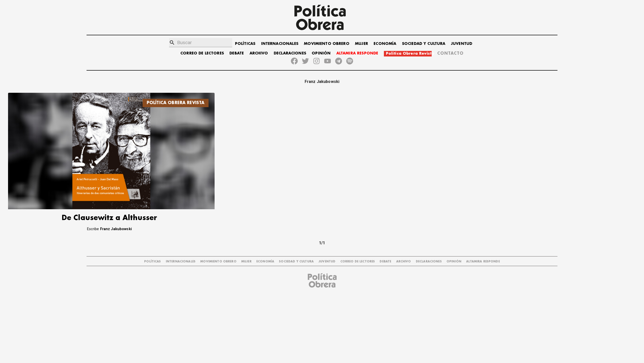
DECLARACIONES (290, 53)
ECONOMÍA (385, 44)
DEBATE (236, 53)
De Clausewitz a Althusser (109, 218)
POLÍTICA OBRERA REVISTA (176, 103)
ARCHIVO (259, 53)
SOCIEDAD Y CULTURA (424, 44)
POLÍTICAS (245, 44)
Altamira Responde (483, 261)
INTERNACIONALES (279, 44)
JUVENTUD (461, 44)
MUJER (361, 44)
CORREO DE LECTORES (202, 53)
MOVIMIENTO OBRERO (326, 44)
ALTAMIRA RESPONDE (357, 53)
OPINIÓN (321, 53)
